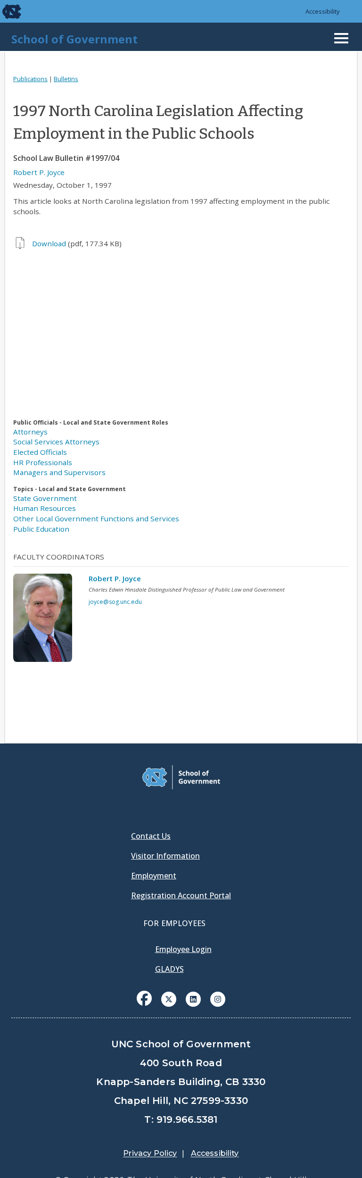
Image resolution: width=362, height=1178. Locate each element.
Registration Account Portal (181, 895)
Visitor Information (165, 856)
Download (49, 243)
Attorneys (30, 431)
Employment (153, 875)
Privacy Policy (150, 1153)
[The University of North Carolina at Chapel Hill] (5, 11)
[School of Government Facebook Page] (144, 998)
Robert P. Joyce (39, 172)
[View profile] (46, 620)
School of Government (74, 39)
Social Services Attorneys (56, 441)
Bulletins (66, 79)
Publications (30, 79)
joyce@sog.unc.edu (115, 602)
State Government (45, 498)
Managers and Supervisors (59, 472)
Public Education (41, 529)
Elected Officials (40, 452)
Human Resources (44, 508)
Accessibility (322, 11)
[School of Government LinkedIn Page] (193, 998)
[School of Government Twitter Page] (168, 998)
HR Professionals (42, 462)
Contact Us (151, 836)
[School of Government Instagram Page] (217, 998)
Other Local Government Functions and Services (96, 518)
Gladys (169, 969)
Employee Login (183, 949)
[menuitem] (144, 1005)
